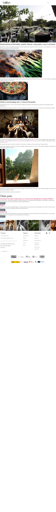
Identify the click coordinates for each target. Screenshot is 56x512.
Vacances (3, 212)
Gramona (5, 142)
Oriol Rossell (18, 140)
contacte (42, 78)
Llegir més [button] (2, 203)
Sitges (2, 205)
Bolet (4, 140)
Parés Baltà (34, 140)
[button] (48, 2)
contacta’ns (53, 46)
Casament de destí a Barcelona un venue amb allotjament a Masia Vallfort (26, 199)
